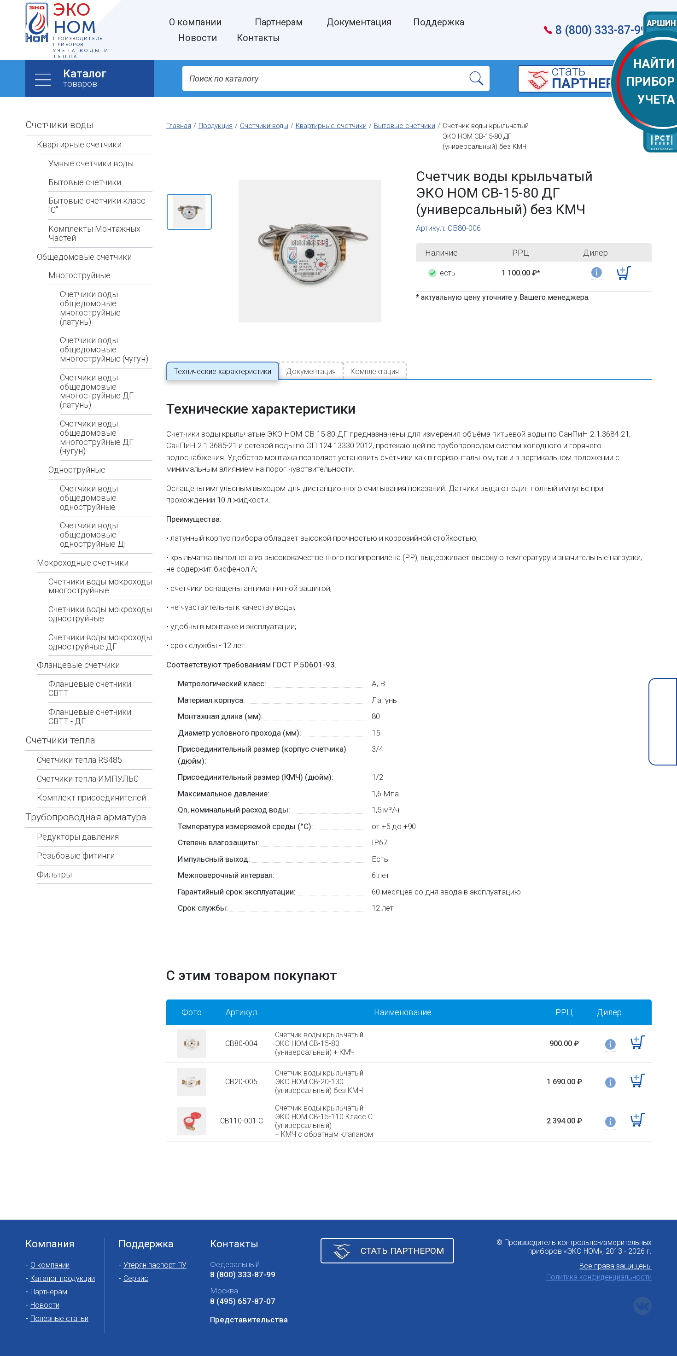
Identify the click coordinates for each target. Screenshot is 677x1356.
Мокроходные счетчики (82, 562)
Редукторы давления (78, 837)
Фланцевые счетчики (78, 665)
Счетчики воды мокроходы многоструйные (100, 586)
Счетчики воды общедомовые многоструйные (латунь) (90, 307)
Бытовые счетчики (84, 182)
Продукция (215, 126)
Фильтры (54, 874)
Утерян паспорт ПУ (155, 1265)
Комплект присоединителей (91, 797)
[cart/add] (624, 273)
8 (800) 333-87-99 (601, 30)
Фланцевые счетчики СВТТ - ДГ (89, 716)
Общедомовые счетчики (84, 257)
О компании (50, 1265)
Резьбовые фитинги (76, 855)
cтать (594, 78)
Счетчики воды (59, 124)
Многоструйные (79, 275)
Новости (44, 1305)
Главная (178, 126)
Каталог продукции (62, 1278)
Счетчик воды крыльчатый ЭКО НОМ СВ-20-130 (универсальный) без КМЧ (319, 1082)
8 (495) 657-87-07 (242, 1301)
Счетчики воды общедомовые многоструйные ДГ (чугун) (97, 437)
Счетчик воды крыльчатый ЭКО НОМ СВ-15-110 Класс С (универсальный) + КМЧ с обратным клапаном (324, 1121)
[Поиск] (477, 78)
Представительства (249, 1319)
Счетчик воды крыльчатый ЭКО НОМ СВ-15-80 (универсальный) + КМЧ (319, 1043)
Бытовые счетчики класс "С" (97, 205)
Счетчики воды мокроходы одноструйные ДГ (100, 641)
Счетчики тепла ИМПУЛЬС (88, 778)
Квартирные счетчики (79, 144)
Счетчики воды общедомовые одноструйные (89, 498)
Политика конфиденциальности (599, 1277)
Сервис (135, 1278)
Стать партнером (402, 1250)
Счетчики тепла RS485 (79, 760)
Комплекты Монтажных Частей (94, 233)
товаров (84, 78)
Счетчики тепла (60, 740)
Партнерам (48, 1291)
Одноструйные (76, 469)
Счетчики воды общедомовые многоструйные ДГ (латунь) (97, 391)
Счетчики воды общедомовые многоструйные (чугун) (104, 349)
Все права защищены (615, 1266)
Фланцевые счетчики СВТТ (89, 688)
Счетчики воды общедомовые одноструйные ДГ (94, 534)
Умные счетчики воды (91, 163)
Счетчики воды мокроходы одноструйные (100, 613)
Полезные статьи (59, 1318)
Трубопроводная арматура (85, 817)
